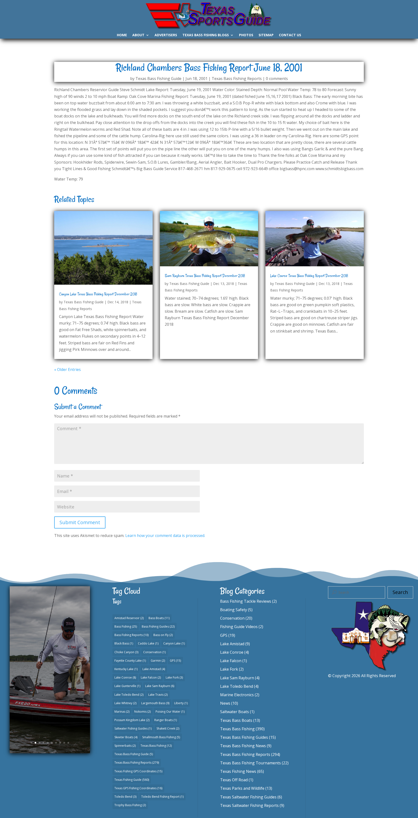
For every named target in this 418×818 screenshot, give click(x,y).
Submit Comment (80, 522)
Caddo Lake (148, 643)
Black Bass (123, 643)
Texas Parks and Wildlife (242, 788)
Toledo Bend (125, 797)
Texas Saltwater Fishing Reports (249, 805)
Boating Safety (233, 609)
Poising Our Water (170, 711)
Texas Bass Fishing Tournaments (250, 763)
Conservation (154, 652)
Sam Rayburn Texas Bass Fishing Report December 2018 (205, 275)
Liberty (181, 703)
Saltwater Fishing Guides (133, 728)
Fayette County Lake (130, 661)
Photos (246, 35)
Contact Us (290, 35)
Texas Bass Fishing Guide (158, 78)
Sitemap (266, 35)
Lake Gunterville (127, 686)
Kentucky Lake (126, 669)
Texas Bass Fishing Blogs (205, 35)
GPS (175, 661)
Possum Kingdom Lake (131, 720)
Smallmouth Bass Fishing (161, 737)
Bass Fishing (125, 626)
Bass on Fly (163, 635)
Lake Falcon (151, 677)
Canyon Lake (174, 643)
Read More (50, 707)
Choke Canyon (126, 652)
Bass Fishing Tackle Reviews (245, 601)
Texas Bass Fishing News (243, 745)
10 (68, 743)
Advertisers (166, 35)
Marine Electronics (237, 694)
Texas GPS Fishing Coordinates (138, 788)
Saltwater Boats (234, 711)
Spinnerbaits (125, 746)
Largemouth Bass (155, 703)
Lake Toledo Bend (128, 695)
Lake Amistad (153, 669)
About (138, 35)
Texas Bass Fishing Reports (237, 78)
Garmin (158, 661)
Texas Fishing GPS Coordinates (138, 771)
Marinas (121, 711)
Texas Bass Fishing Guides (52, 673)
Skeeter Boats (125, 737)
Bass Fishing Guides (158, 626)
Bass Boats (159, 618)
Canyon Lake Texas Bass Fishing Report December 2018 (98, 294)
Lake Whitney (125, 703)
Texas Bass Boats (236, 720)
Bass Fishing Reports (131, 635)
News (225, 703)
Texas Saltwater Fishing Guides (248, 797)
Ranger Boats (165, 720)
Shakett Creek (168, 728)
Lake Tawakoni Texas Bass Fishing (49, 643)
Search (400, 592)
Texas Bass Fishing (156, 746)
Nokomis (142, 711)
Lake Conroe (125, 677)
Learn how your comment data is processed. (165, 535)
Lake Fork (174, 677)
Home (122, 35)
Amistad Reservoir (129, 618)
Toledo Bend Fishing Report (162, 797)
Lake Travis (158, 695)
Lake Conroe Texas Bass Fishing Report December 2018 (309, 275)
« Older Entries (67, 369)
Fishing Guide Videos (239, 626)
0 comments (277, 78)
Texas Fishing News (238, 771)
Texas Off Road (234, 779)
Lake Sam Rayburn (159, 686)
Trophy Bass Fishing (130, 805)
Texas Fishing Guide (131, 780)
